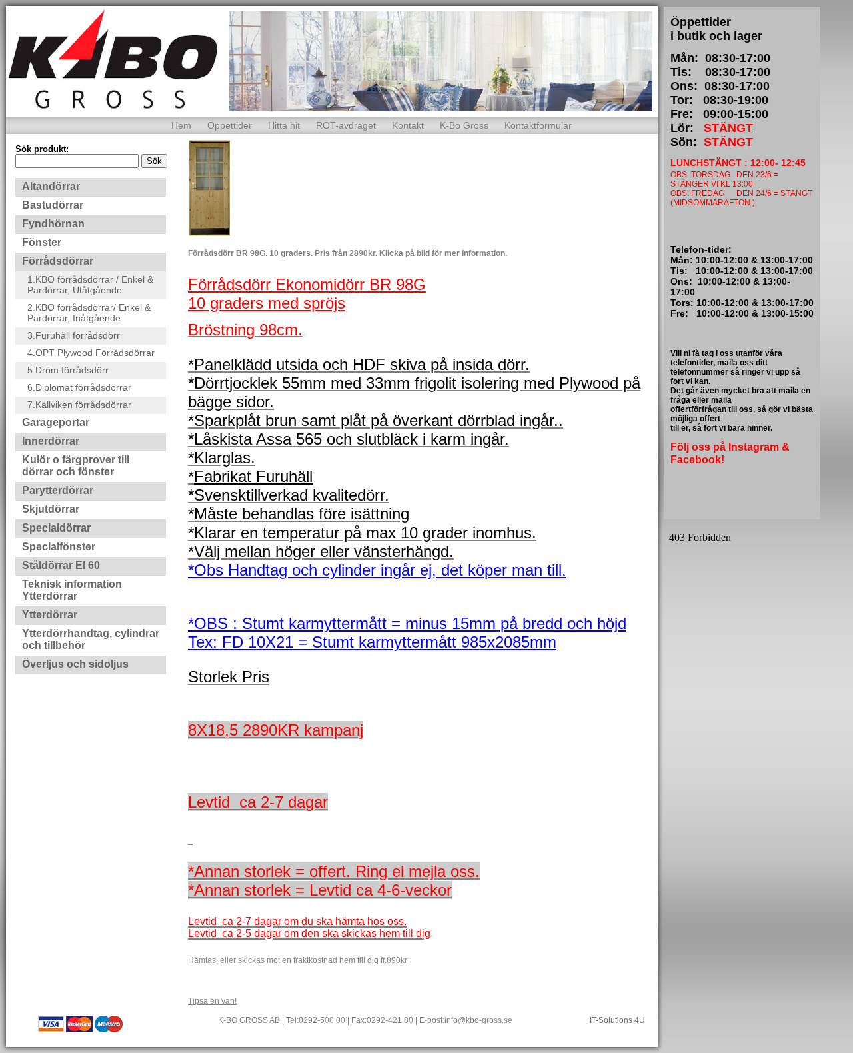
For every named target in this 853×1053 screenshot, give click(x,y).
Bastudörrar (52, 205)
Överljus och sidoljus (75, 664)
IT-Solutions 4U (617, 1020)
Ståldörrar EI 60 (61, 565)
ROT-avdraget (346, 125)
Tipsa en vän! (212, 1001)
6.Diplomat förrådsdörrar (79, 387)
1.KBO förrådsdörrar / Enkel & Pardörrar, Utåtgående (90, 284)
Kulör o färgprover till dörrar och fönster (75, 465)
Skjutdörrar (50, 509)
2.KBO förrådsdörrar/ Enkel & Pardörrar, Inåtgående (89, 312)
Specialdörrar (56, 528)
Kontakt (408, 125)
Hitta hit (284, 125)
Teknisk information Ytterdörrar (72, 590)
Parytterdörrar (57, 490)
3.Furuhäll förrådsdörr (73, 335)
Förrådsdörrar (57, 261)
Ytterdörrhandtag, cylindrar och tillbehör (90, 639)
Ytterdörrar (49, 614)
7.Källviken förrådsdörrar (79, 404)
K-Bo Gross (464, 125)
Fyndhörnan (53, 223)
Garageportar (55, 422)
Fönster (41, 242)
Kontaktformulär (538, 125)
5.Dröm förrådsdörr (68, 370)
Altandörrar (51, 186)
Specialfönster (58, 546)
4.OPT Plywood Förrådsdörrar (91, 352)
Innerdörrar (50, 441)
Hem (181, 125)
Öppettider (229, 125)
